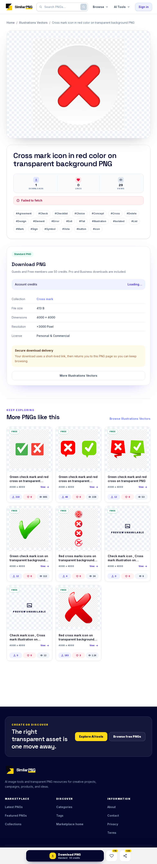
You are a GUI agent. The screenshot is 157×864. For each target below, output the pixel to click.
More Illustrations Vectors (78, 375)
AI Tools (120, 7)
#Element (39, 221)
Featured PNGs (16, 815)
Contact (113, 815)
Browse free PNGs (127, 736)
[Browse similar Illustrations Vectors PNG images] (45, 433)
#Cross (115, 213)
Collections (13, 824)
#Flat (82, 221)
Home (11, 22)
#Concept (98, 213)
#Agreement (23, 213)
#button (81, 228)
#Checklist (61, 213)
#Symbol (50, 228)
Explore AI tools (91, 736)
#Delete (132, 213)
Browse (98, 7)
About (111, 807)
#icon (96, 228)
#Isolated (118, 221)
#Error (55, 221)
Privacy (112, 824)
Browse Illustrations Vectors (130, 418)
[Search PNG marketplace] (83, 7)
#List (134, 221)
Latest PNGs (14, 807)
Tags (59, 815)
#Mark (20, 228)
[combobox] (61, 7)
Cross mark (45, 299)
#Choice (80, 213)
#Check (43, 213)
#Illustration (99, 221)
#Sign (34, 228)
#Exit (69, 221)
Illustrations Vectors (33, 22)
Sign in (144, 7)
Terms (111, 832)
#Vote (66, 228)
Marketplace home (69, 824)
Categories (64, 807)
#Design (21, 221)
